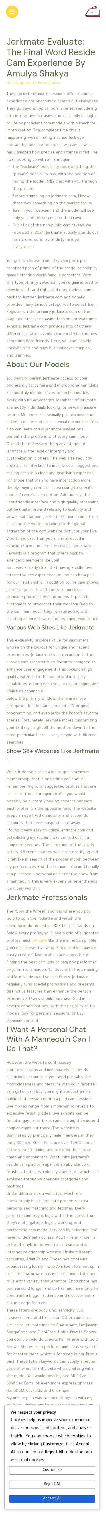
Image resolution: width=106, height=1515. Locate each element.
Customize (52, 1470)
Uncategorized (20, 83)
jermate (40, 941)
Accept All (52, 1499)
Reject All (52, 1484)
